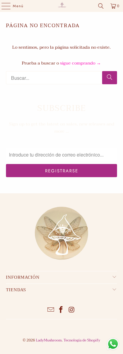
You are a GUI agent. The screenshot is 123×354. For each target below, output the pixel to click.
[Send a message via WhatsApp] (113, 344)
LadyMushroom (49, 340)
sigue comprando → (80, 63)
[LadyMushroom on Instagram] (71, 310)
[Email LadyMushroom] (50, 310)
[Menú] (3, 6)
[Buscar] (101, 6)
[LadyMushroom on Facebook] (61, 310)
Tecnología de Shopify (82, 340)
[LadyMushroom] (61, 6)
